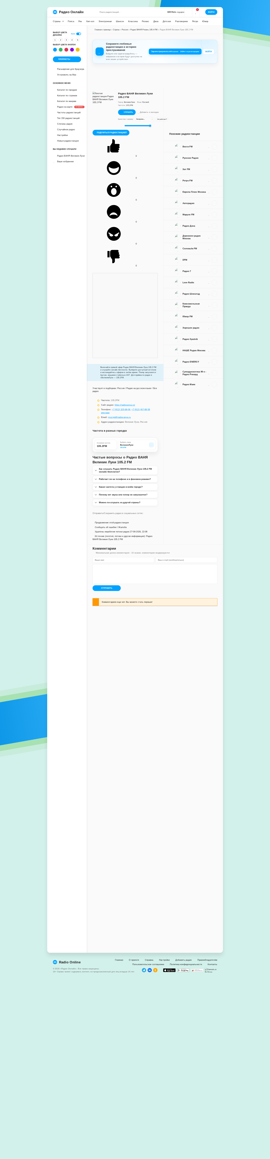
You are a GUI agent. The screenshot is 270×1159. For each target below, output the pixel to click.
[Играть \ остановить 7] (214, 373)
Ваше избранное (65, 161)
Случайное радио (66, 129)
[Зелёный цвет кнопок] (61, 50)
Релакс (145, 21)
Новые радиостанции (68, 141)
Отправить (106, 588)
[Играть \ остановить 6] (214, 294)
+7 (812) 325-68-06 (121, 409)
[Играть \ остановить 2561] (214, 169)
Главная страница (103, 30)
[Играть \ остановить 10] (214, 226)
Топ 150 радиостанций (68, 118)
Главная (119, 960)
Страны (57, 21)
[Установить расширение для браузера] (197, 970)
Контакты (212, 964)
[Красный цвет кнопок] (66, 50)
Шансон (120, 21)
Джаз (155, 21)
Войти (208, 52)
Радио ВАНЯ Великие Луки (69, 156)
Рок (80, 21)
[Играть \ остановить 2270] (214, 248)
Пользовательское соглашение (148, 964)
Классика (133, 21)
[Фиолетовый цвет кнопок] (72, 50)
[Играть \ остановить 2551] (214, 362)
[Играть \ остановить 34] (214, 282)
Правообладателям (207, 960)
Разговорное (181, 21)
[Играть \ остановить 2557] (214, 384)
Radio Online (70, 962)
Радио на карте (69, 107)
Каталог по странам (67, 95)
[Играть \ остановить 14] (214, 305)
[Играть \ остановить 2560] (214, 350)
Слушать (128, 112)
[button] (188, 12)
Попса (71, 21)
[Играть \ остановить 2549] (214, 180)
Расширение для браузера (70, 69)
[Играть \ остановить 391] (214, 271)
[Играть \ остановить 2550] (214, 203)
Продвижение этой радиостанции (111, 522)
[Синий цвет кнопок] (55, 50)
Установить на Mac (67, 74)
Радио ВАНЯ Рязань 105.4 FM (144, 30)
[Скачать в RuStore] (211, 970)
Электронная (105, 21)
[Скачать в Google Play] (183, 970)
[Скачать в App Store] (169, 970)
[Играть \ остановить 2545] (214, 146)
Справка (149, 960)
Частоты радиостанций (69, 112)
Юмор (205, 21)
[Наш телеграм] (144, 970)
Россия (125, 30)
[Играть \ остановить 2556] (214, 260)
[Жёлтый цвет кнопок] (78, 50)
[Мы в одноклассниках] (155, 970)
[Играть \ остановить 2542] (214, 214)
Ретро (195, 21)
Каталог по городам (67, 90)
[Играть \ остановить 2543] (214, 158)
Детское (167, 21)
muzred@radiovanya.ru (119, 417)
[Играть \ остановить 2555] (214, 316)
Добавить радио (183, 960)
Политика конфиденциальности (186, 964)
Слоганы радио (65, 124)
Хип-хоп (90, 21)
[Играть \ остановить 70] (214, 339)
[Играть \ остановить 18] (214, 328)
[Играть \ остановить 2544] (214, 192)
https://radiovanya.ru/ (125, 405)
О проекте (134, 960)
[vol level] (120, 125)
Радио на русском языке (138, 388)
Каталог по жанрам (66, 101)
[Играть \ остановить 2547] (214, 237)
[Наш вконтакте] (150, 970)
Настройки (62, 135)
